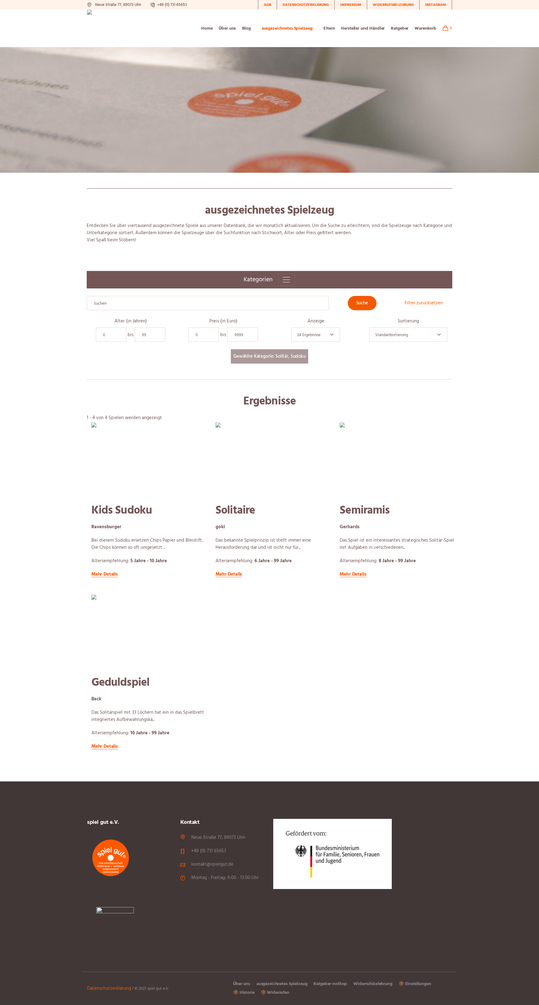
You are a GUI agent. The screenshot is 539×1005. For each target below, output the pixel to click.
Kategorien (258, 280)
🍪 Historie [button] (244, 992)
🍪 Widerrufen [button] (275, 992)
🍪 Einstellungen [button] (415, 984)
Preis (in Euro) (223, 321)
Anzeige (316, 321)
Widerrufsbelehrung (372, 984)
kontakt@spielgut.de (212, 864)
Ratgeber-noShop (330, 984)
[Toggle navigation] (286, 279)
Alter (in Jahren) (130, 321)
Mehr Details (104, 574)
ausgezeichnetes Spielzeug (282, 984)
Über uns (241, 984)
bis (131, 335)
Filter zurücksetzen (424, 303)
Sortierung (408, 321)
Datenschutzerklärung (109, 988)
